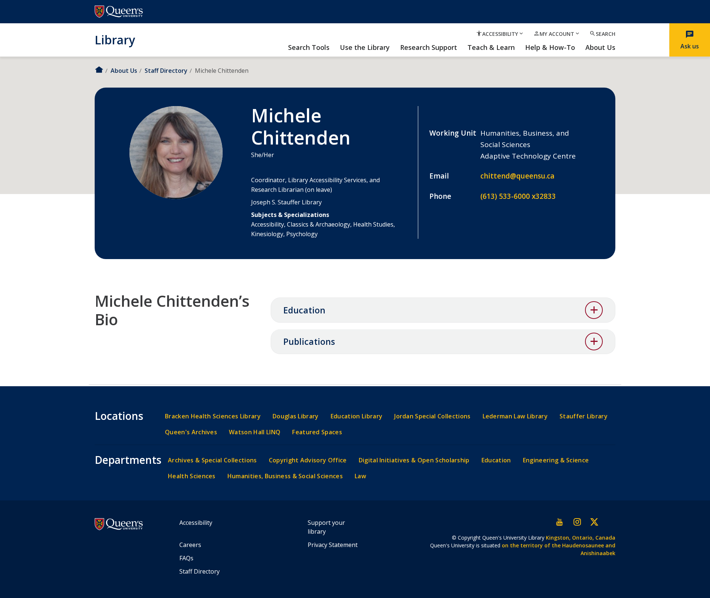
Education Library (356, 416)
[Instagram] (577, 522)
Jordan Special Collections (432, 416)
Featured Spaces (317, 432)
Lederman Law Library (515, 416)
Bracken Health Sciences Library (213, 416)
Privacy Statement (333, 545)
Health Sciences (192, 476)
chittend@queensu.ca (517, 176)
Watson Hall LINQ (254, 432)
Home (99, 69)
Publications (309, 341)
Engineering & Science (556, 460)
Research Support (428, 48)
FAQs (186, 558)
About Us (600, 48)
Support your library (326, 527)
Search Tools (308, 48)
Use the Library (365, 48)
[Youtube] (560, 522)
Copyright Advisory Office (308, 460)
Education (304, 310)
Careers (190, 545)
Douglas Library (296, 416)
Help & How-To (550, 48)
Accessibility (195, 523)
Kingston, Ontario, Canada (580, 537)
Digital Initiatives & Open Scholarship (414, 460)
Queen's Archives (191, 432)
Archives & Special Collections (212, 460)
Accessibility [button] (500, 33)
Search (602, 33)
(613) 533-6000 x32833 (518, 196)
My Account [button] (557, 33)
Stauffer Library (583, 416)
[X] (594, 522)
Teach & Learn (491, 48)
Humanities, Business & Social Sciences (285, 476)
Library (115, 39)
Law (360, 476)
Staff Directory (166, 71)
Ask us (689, 39)
